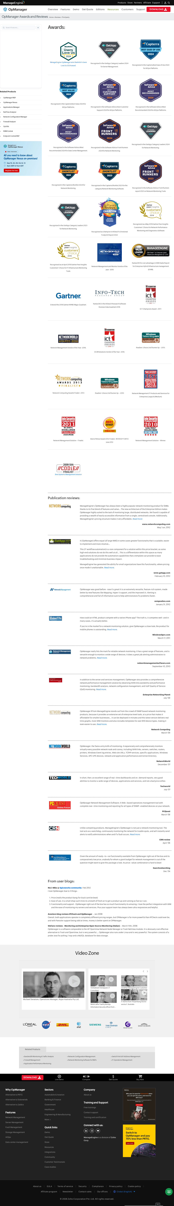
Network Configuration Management (81, 1056)
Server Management (14, 1122)
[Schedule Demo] (169, 1192)
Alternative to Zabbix (14, 1105)
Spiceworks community (71, 888)
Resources (113, 9)
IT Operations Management (122, 1060)
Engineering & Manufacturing (58, 1114)
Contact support (91, 1112)
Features (65, 9)
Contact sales (85, 1192)
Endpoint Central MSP (11, 136)
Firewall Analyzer (9, 122)
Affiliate (147, 3)
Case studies (50, 1167)
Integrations (50, 1152)
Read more (137, 519)
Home (51, 17)
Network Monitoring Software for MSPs (82, 1060)
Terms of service (65, 1186)
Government (50, 1105)
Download (156, 9)
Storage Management (15, 1132)
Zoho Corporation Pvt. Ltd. (81, 1199)
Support (140, 9)
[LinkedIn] (86, 1131)
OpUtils (6, 126)
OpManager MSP (9, 98)
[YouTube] (98, 1131)
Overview (53, 9)
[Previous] (143, 971)
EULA (49, 1186)
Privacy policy (115, 1186)
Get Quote (87, 9)
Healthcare (49, 1109)
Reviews (57, 17)
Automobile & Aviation (54, 1095)
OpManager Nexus (10, 102)
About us (87, 1095)
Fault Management (13, 1127)
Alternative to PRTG (14, 1095)
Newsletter (68, 1192)
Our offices (102, 1192)
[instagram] (92, 1131)
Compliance (98, 1186)
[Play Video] (53, 984)
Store (130, 3)
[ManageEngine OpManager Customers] (87, 1025)
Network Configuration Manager (15, 117)
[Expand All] (38, 28)
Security (82, 1186)
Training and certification (95, 1117)
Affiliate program (49, 1192)
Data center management (16, 1142)
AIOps (8, 1137)
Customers (128, 9)
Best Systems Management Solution (68, 474)
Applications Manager (11, 107)
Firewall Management (32, 1060)
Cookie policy (134, 1186)
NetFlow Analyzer (9, 112)
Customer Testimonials (55, 1162)
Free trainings (90, 1107)
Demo (76, 9)
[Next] (147, 971)
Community (50, 1157)
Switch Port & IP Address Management (126, 1056)
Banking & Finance (53, 1100)
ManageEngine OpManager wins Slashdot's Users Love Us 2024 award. (68, 64)
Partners (138, 3)
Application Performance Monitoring (37, 1064)
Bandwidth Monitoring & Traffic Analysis (39, 1056)
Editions (100, 9)
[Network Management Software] (60, 652)
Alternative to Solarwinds (16, 1100)
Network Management (15, 1117)
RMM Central (8, 131)
